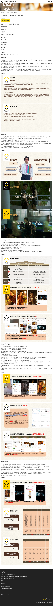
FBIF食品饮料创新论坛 (5, 586)
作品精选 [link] (2, 12)
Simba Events (4, 590)
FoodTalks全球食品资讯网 (6, 588)
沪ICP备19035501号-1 (48, 604)
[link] (11, 12)
